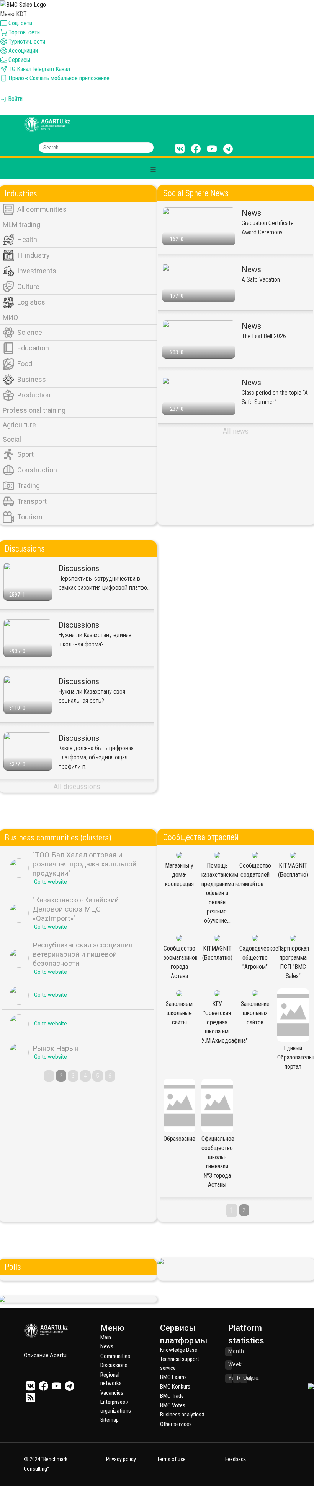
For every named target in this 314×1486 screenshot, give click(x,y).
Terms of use (171, 1459)
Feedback (235, 1459)
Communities (115, 1356)
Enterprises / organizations (115, 1406)
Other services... (177, 1424)
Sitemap (109, 1419)
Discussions (114, 1365)
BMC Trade (172, 1395)
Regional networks (111, 1379)
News (106, 1346)
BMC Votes (172, 1405)
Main (105, 1337)
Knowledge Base (178, 1349)
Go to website (50, 882)
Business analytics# (182, 1414)
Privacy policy (121, 1459)
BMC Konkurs (175, 1386)
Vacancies (111, 1392)
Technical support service (179, 1363)
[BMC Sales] (23, 4)
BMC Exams (173, 1377)
